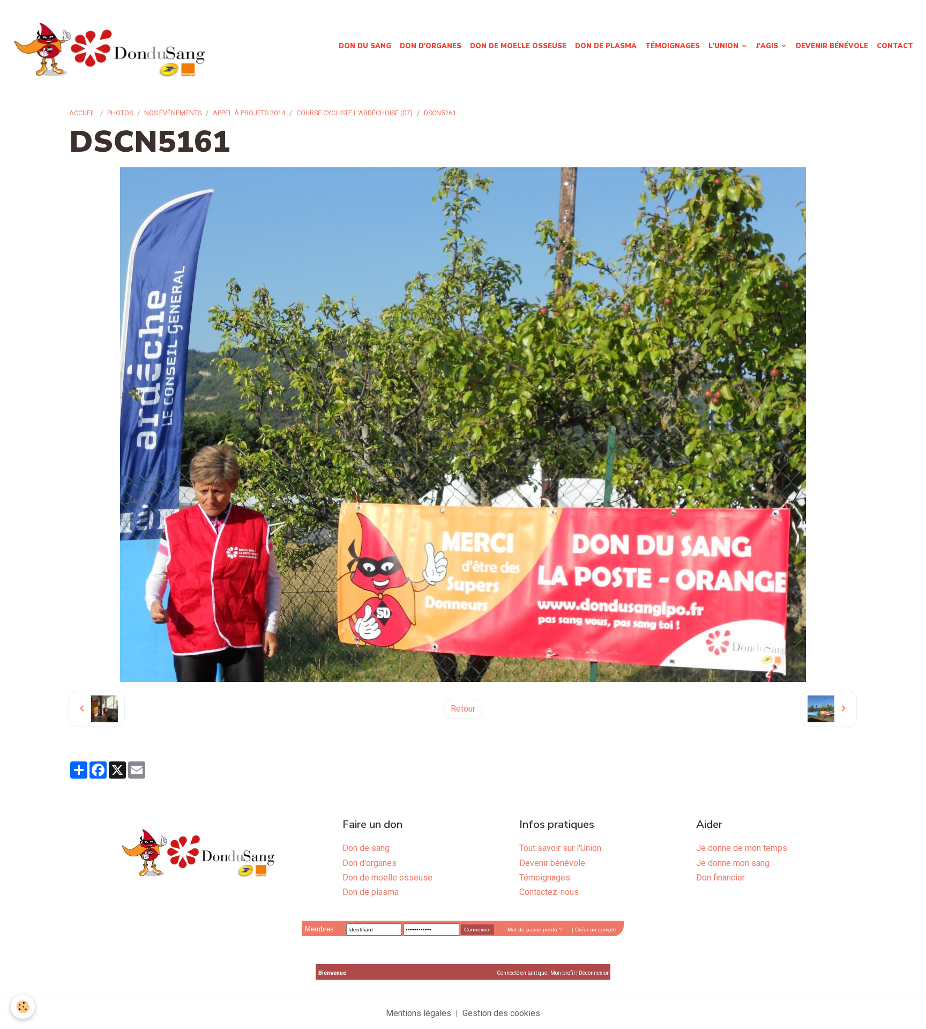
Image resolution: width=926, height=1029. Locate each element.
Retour (463, 709)
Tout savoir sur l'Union (560, 848)
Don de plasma (606, 46)
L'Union (724, 46)
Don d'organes (430, 46)
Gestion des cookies (501, 1013)
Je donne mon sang (733, 863)
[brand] (111, 46)
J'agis (768, 46)
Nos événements (172, 113)
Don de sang (366, 848)
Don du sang (365, 46)
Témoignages (672, 46)
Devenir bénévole (832, 46)
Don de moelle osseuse (518, 46)
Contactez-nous (549, 892)
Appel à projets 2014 (249, 113)
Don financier (720, 877)
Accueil (82, 113)
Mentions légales (418, 1013)
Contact (895, 46)
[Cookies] (23, 1007)
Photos (120, 113)
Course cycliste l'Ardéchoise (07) (354, 113)
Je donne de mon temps (741, 848)
